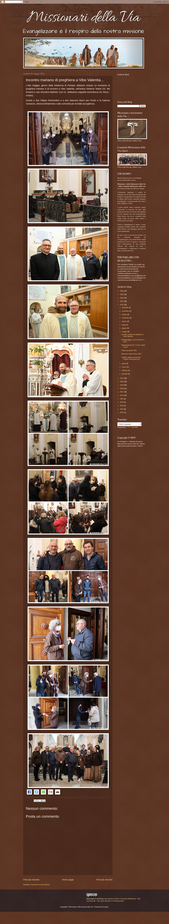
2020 (122, 382)
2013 (122, 406)
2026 (122, 291)
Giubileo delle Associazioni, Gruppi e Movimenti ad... (131, 358)
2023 (122, 301)
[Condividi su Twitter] (36, 794)
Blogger (105, 907)
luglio (124, 325)
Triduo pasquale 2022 (129, 350)
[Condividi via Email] (50, 794)
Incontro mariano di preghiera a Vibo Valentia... (132, 335)
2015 (122, 399)
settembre (126, 318)
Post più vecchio (104, 879)
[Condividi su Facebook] (29, 794)
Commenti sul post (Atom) (40, 885)
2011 (122, 412)
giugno (124, 328)
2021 (122, 378)
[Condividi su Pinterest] (44, 800)
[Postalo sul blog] (37, 800)
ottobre (124, 314)
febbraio (125, 370)
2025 (122, 294)
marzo (124, 367)
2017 (122, 392)
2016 (122, 395)
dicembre (125, 307)
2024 (122, 298)
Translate (134, 427)
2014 (122, 402)
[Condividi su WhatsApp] (43, 794)
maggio (125, 332)
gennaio (125, 374)
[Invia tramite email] (35, 800)
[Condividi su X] (39, 800)
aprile (124, 363)
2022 (122, 305)
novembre (125, 311)
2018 (122, 388)
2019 (122, 385)
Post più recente (31, 879)
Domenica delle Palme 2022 (131, 354)
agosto (124, 321)
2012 (122, 409)
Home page (68, 879)
